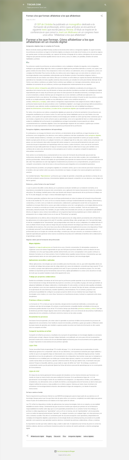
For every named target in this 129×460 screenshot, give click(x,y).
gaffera (69, 455)
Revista (69, 29)
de (58, 108)
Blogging (49, 436)
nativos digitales (89, 436)
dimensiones (37, 108)
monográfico (75, 24)
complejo (43, 102)
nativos (37, 88)
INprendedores (45, 176)
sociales (54, 108)
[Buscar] (105, 5)
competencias (66, 108)
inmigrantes (43, 88)
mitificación (35, 102)
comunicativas (46, 108)
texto (44, 29)
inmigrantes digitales (74, 436)
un (36, 247)
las (32, 108)
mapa (39, 247)
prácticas (81, 308)
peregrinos (92, 135)
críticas (93, 308)
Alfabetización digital (37, 436)
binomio (31, 88)
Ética (64, 436)
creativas (87, 308)
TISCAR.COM (34, 4)
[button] (101, 16)
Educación (57, 436)
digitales (73, 108)
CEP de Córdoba (45, 24)
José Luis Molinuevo (68, 32)
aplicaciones (47, 247)
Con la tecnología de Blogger (66, 451)
